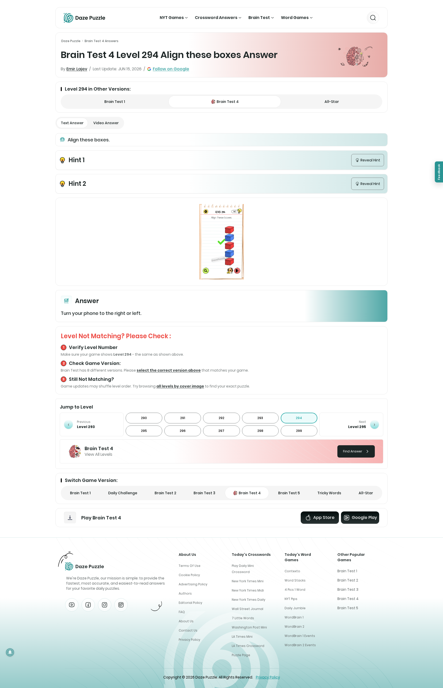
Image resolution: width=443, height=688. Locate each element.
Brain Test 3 (347, 589)
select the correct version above (169, 370)
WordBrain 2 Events (300, 645)
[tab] (72, 123)
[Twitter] (121, 605)
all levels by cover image (180, 386)
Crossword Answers (216, 18)
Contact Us (188, 630)
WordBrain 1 (294, 617)
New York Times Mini (248, 581)
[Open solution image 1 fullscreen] (221, 241)
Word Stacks (295, 580)
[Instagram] (104, 605)
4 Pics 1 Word (295, 589)
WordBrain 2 (294, 626)
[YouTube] (71, 605)
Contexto (292, 571)
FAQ (182, 612)
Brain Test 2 (347, 580)
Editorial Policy (190, 602)
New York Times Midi (248, 590)
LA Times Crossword (248, 646)
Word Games (295, 18)
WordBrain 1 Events (300, 636)
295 (144, 431)
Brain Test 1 (347, 571)
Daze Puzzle (70, 41)
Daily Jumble (295, 608)
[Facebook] (88, 605)
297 (221, 431)
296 (183, 431)
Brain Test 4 (348, 598)
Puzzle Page (241, 655)
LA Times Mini (242, 636)
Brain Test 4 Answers (101, 41)
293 (260, 418)
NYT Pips (291, 599)
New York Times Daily (248, 599)
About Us (186, 621)
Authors (185, 593)
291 (182, 418)
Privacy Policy (189, 639)
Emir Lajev (76, 69)
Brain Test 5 (347, 608)
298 (260, 431)
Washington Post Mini (249, 627)
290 (144, 418)
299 (299, 431)
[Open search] (373, 18)
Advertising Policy (193, 584)
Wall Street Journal (247, 609)
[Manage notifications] (10, 652)
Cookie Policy (189, 575)
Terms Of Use (189, 566)
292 (221, 418)
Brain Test (259, 18)
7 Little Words (243, 618)
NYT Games (172, 18)
